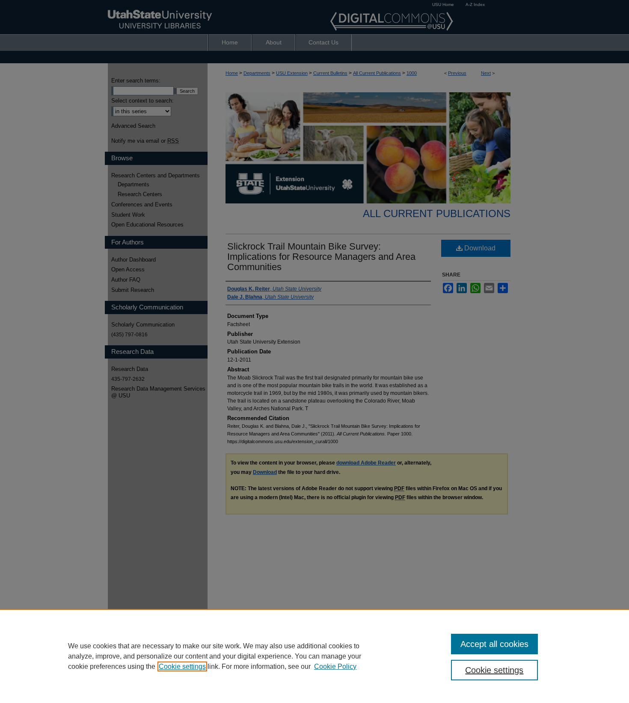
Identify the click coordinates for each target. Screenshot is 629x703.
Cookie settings (182, 666)
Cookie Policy (335, 666)
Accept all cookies (494, 644)
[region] (314, 656)
